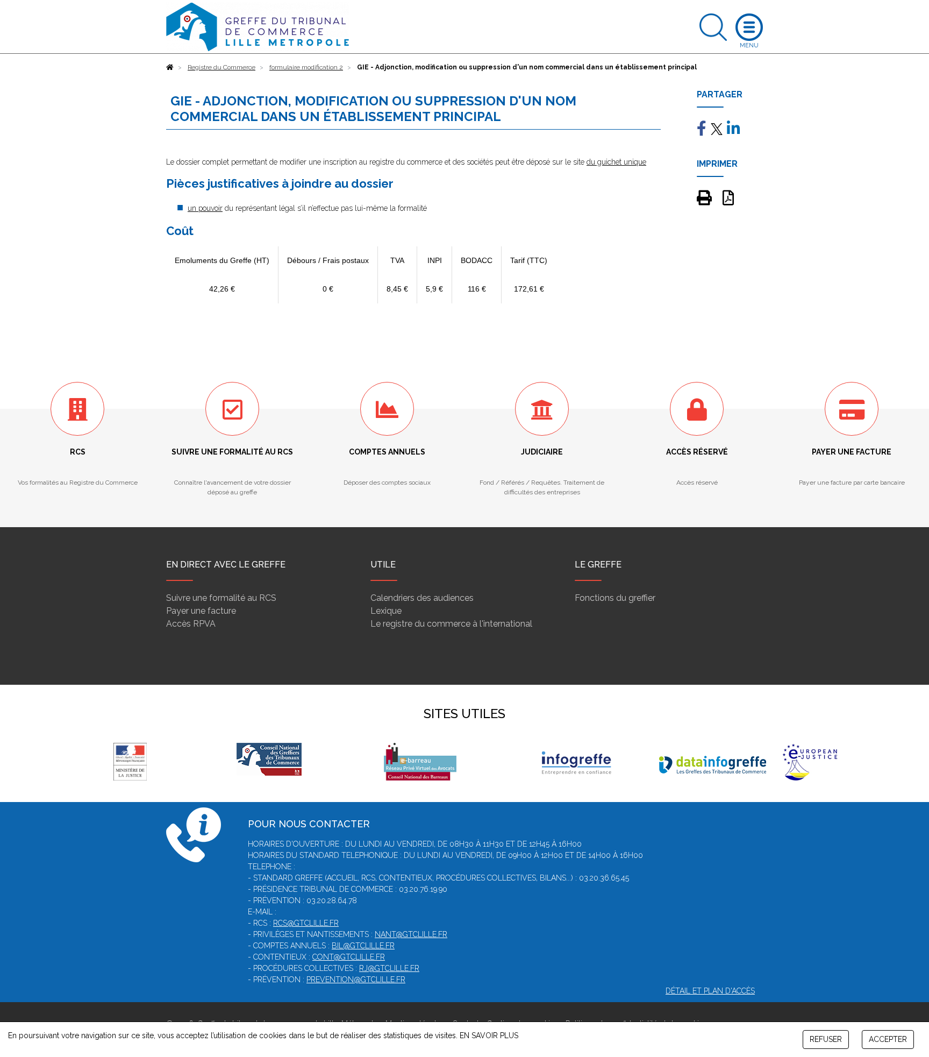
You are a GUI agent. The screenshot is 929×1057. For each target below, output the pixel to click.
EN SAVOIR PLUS (489, 1035)
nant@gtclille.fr (411, 934)
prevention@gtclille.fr (355, 979)
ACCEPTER (888, 1039)
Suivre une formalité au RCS (221, 598)
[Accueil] (170, 67)
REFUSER (826, 1039)
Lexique (386, 611)
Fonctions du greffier (615, 598)
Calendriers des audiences (422, 598)
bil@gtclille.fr (363, 945)
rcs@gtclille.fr (306, 923)
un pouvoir (205, 208)
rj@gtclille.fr (389, 968)
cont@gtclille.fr (348, 957)
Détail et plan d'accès (710, 991)
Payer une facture (201, 611)
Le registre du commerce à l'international (451, 624)
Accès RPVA (191, 624)
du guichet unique (616, 162)
